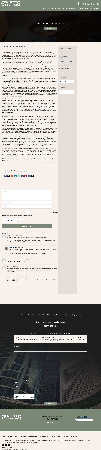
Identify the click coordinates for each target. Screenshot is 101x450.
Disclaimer (34, 391)
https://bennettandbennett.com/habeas (52, 339)
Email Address (18, 354)
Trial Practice (18, 46)
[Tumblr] (22, 176)
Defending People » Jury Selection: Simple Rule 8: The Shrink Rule (14, 276)
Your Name (17, 346)
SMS (16, 386)
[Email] (32, 176)
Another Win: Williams (64, 65)
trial (53, 162)
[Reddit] (12, 176)
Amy (7, 266)
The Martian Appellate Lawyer (66, 61)
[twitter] (9, 445)
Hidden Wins (62, 53)
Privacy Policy (42, 391)
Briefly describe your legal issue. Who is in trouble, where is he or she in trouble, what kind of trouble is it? (41, 371)
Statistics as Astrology (64, 68)
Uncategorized (23, 46)
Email (16, 382)
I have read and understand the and (30, 391)
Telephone (18, 384)
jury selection (51, 162)
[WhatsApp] (19, 176)
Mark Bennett (12, 247)
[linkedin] (3, 445)
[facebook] (6, 445)
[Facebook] (5, 176)
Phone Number (18, 363)
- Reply (21, 235)
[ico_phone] (11, 415)
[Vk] (29, 176)
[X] (8, 176)
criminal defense (46, 162)
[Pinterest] (25, 176)
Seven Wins (61, 72)
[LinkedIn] (15, 176)
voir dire (56, 162)
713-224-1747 (90, 3)
